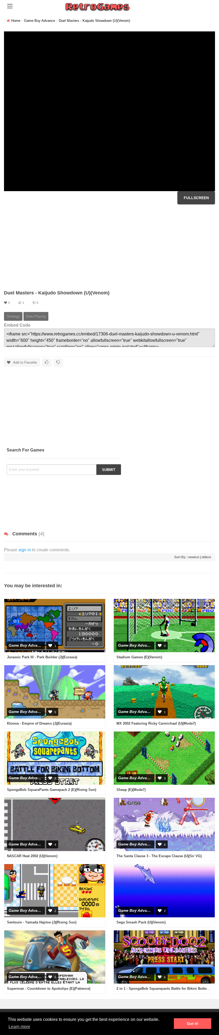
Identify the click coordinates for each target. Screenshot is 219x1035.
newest (193, 557)
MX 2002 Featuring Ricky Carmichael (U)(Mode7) (156, 723)
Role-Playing (36, 316)
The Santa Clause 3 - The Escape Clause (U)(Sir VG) (159, 856)
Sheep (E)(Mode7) (131, 790)
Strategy (13, 316)
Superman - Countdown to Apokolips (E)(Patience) (48, 989)
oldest (206, 557)
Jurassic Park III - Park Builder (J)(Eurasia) (42, 657)
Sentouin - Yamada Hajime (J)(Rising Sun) (41, 922)
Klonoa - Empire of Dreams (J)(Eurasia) (39, 723)
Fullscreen (196, 198)
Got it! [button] (192, 1023)
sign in (24, 550)
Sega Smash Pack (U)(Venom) (141, 922)
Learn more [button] (19, 1026)
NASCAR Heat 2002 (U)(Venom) (32, 856)
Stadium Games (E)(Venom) (139, 657)
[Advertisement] (109, 247)
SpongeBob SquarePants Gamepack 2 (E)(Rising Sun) (51, 790)
